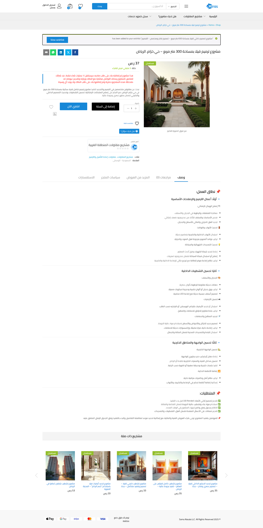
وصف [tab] (181, 177)
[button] (55, 114)
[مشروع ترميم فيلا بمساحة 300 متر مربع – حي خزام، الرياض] (75, 52)
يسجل (52, 7)
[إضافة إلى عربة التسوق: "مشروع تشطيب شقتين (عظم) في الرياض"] (70, 477)
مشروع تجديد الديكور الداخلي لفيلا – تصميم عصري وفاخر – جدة (202, 485)
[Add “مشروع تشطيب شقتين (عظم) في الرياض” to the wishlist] (57, 477)
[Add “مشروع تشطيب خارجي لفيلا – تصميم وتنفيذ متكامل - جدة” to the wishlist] (128, 477)
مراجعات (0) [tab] (163, 177)
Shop (218, 25)
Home (211, 25)
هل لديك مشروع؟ (167, 16)
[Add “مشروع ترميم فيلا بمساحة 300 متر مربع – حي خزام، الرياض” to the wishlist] (51, 107)
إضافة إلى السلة (105, 106)
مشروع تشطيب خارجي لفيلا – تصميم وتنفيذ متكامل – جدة (133, 485)
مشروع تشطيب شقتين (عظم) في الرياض (61, 485)
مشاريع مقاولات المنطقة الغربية (109, 145)
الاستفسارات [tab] (86, 177)
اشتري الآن (73, 106)
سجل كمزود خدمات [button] (138, 16)
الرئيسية (213, 16)
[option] (203, 472)
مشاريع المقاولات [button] (193, 16)
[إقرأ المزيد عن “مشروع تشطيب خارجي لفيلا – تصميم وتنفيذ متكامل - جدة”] (141, 477)
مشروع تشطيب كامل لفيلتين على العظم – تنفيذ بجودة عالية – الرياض (167, 486)
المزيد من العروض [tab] (138, 177)
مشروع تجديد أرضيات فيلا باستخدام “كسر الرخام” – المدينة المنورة (96, 486)
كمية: (137, 103)
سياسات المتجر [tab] (110, 177)
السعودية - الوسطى (122, 160)
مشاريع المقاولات (125, 157)
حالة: (134, 68)
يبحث (100, 6)
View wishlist (57, 39)
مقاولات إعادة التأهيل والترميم (102, 157)
